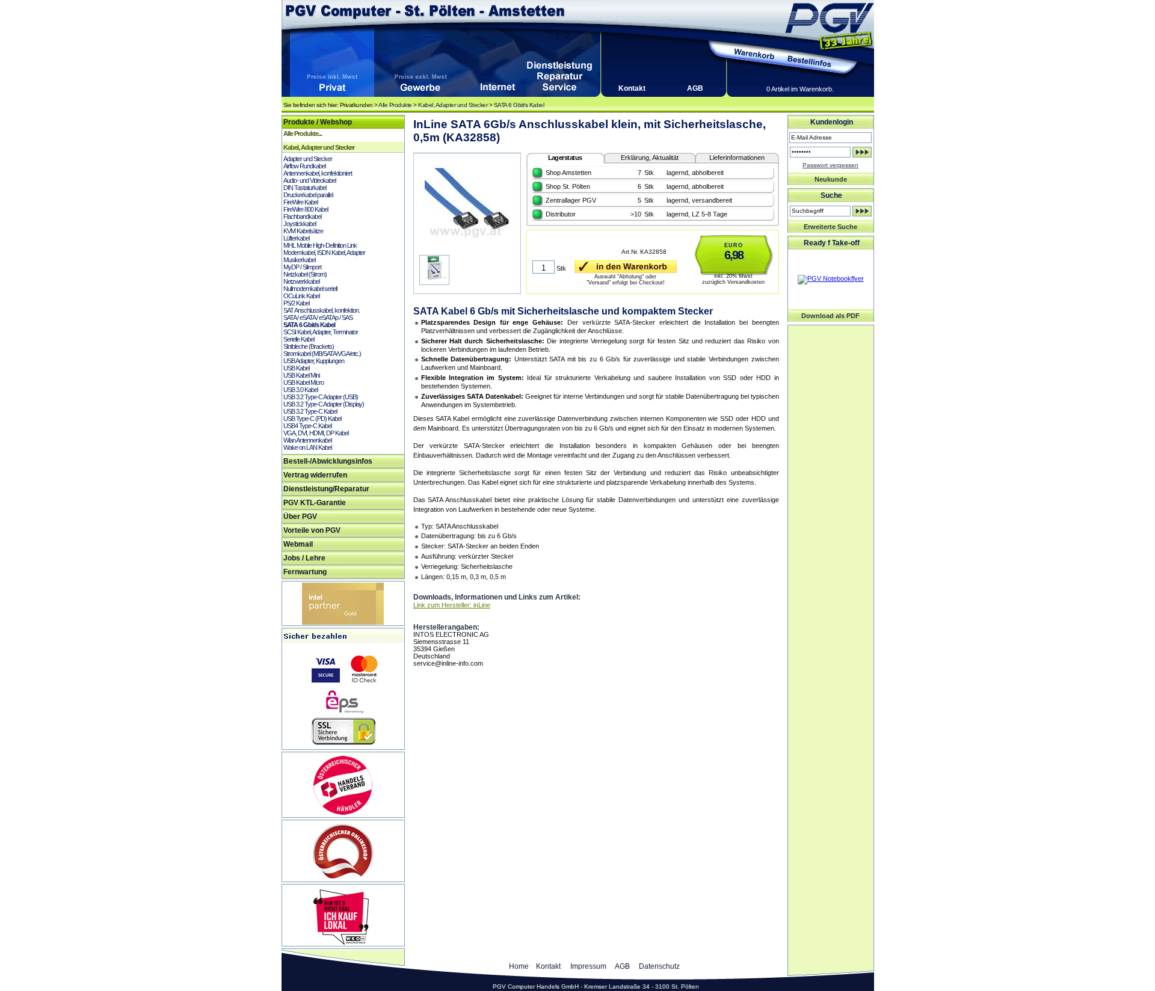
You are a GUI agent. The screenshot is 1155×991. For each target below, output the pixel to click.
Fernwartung (305, 572)
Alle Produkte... (302, 133)
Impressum (588, 966)
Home (519, 966)
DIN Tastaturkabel (304, 187)
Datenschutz (659, 966)
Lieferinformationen (737, 157)
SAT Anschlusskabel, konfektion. (321, 310)
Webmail (298, 544)
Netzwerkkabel (301, 281)
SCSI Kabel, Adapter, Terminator (320, 332)
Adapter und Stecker (307, 158)
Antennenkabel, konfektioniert (317, 173)
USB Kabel (296, 368)
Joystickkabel (299, 223)
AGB (695, 88)
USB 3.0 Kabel (300, 389)
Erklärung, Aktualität (650, 157)
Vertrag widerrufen (315, 475)
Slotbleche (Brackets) (308, 346)
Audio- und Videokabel (309, 180)
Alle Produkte (395, 105)
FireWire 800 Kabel (305, 209)
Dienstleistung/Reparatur (326, 489)
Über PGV (300, 516)
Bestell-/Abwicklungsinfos (327, 461)
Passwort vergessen (830, 165)
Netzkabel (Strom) (305, 274)
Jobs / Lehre (304, 558)
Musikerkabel (299, 259)
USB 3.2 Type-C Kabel (310, 411)
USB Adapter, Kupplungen (313, 360)
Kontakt (631, 88)
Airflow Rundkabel (304, 166)
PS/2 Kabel (296, 303)
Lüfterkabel (296, 238)
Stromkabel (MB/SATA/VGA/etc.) (322, 353)
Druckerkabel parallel (308, 194)
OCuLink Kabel (301, 295)
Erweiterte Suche (830, 226)
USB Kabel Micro (303, 382)
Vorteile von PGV (311, 530)
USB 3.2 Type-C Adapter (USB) (320, 396)
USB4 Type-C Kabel (307, 425)
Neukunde (831, 179)
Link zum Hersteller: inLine (451, 605)
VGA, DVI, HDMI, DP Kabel (315, 433)
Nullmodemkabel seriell (310, 288)
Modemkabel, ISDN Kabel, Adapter (324, 252)
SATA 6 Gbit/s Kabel (519, 105)
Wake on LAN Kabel (307, 447)
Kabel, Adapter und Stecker (452, 105)
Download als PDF (830, 315)
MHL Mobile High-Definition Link (320, 245)
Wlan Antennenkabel (307, 440)
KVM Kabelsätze (303, 231)
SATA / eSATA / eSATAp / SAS (318, 317)
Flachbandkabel (302, 216)
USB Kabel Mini (301, 375)
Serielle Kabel (298, 339)
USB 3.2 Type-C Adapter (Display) (323, 404)
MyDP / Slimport (302, 267)
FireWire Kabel (300, 202)
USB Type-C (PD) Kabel (312, 418)
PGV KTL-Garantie (314, 503)
